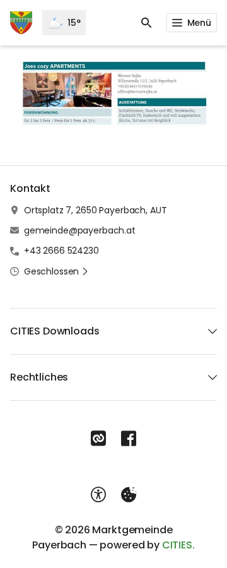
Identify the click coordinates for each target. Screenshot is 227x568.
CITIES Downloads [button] (54, 331)
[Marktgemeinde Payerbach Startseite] (21, 22)
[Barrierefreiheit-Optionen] (98, 494)
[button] (113, 93)
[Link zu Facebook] (128, 438)
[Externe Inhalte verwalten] (128, 494)
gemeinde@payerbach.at (80, 230)
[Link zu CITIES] (98, 438)
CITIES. (178, 545)
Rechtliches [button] (39, 377)
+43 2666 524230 (61, 250)
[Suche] (146, 23)
